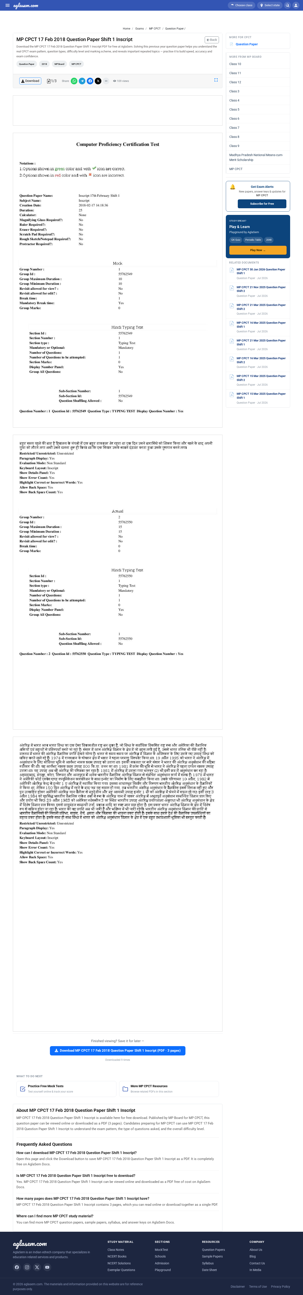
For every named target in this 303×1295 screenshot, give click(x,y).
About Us (256, 1249)
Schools (160, 1256)
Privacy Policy (280, 1286)
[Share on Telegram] (82, 81)
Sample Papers (212, 1256)
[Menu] (8, 5)
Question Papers (213, 1249)
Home (126, 28)
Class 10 (235, 64)
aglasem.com (25, 5)
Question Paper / (175, 28)
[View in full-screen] (216, 80)
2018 (44, 64)
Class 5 (234, 109)
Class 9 (234, 146)
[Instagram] (27, 1267)
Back (213, 40)
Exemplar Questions (121, 1270)
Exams (139, 28)
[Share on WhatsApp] (74, 81)
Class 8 (234, 137)
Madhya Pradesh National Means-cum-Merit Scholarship (256, 157)
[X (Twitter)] (37, 1267)
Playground (163, 1270)
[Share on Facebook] (90, 81)
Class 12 (235, 82)
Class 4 (234, 100)
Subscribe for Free (262, 203)
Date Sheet (209, 1270)
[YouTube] (47, 1267)
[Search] (287, 5)
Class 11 (235, 73)
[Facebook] (17, 1267)
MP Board (59, 64)
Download (32, 81)
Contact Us (257, 1263)
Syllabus (208, 1263)
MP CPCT (154, 28)
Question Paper (26, 64)
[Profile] (295, 5)
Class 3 (234, 91)
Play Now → (258, 250)
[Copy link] (106, 81)
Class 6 (234, 118)
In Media (255, 1270)
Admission (162, 1263)
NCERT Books (117, 1256)
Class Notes (116, 1249)
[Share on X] (98, 81)
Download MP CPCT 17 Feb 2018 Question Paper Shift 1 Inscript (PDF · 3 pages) (120, 1051)
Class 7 (234, 127)
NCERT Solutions (119, 1263)
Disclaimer (238, 1286)
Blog (253, 1256)
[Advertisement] (118, 111)
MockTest (161, 1249)
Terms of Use (258, 1286)
